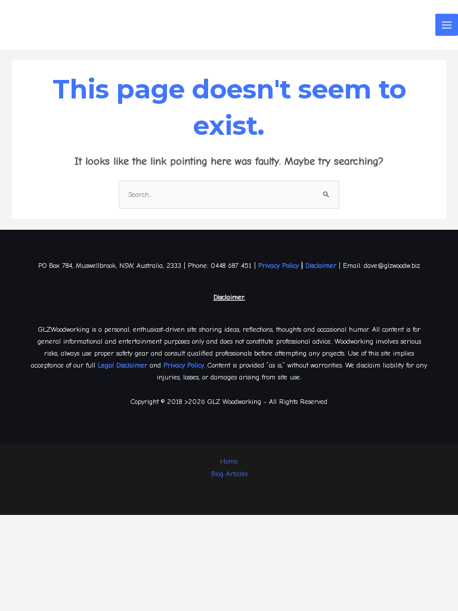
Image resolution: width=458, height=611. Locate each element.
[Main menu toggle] (446, 25)
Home (229, 461)
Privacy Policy (278, 265)
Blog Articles (229, 474)
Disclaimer (320, 265)
